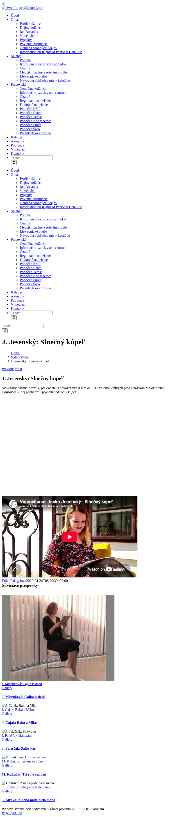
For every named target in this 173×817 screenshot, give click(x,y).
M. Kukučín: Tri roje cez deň (22, 761)
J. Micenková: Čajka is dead (22, 684)
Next (18, 369)
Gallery (7, 688)
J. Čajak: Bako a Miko (18, 710)
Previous (8, 369)
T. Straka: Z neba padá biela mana (26, 787)
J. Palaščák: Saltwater (17, 735)
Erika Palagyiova (14, 581)
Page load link (12, 813)
